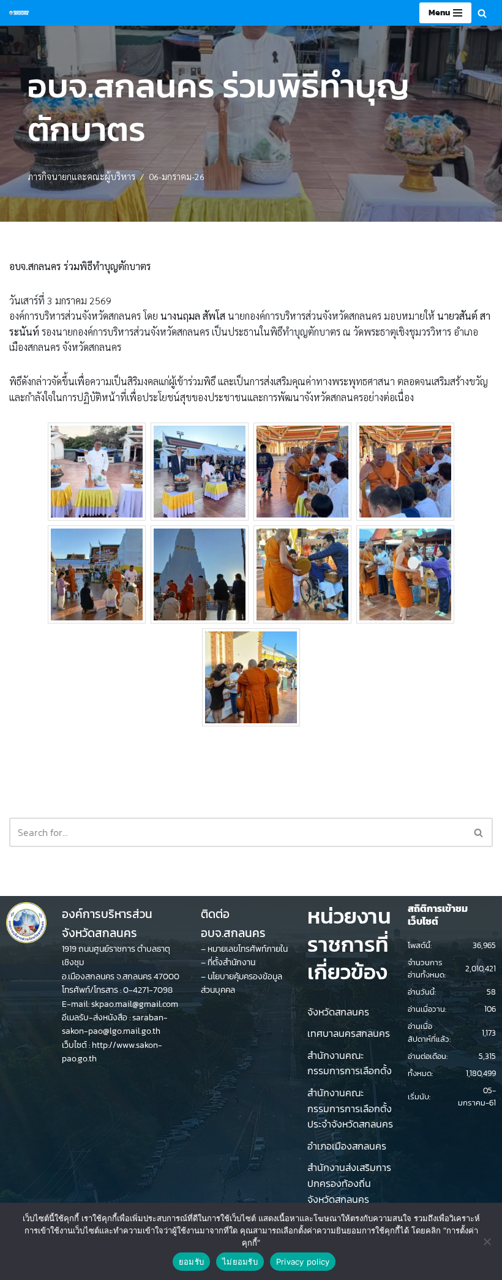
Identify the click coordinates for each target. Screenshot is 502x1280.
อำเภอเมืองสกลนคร (346, 1146)
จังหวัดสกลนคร (338, 1011)
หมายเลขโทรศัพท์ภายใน (248, 949)
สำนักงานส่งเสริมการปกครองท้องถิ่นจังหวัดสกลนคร (349, 1183)
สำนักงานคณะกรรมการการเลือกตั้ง (349, 1063)
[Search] (482, 13)
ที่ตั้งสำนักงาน (231, 962)
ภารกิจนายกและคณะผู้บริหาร (81, 176)
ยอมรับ (191, 1262)
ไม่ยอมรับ (240, 1262)
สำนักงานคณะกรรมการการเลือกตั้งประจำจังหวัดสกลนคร (350, 1108)
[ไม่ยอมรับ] (487, 1241)
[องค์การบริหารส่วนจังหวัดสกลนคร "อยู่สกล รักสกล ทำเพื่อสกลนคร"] (19, 12)
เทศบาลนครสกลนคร (348, 1033)
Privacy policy (303, 1262)
